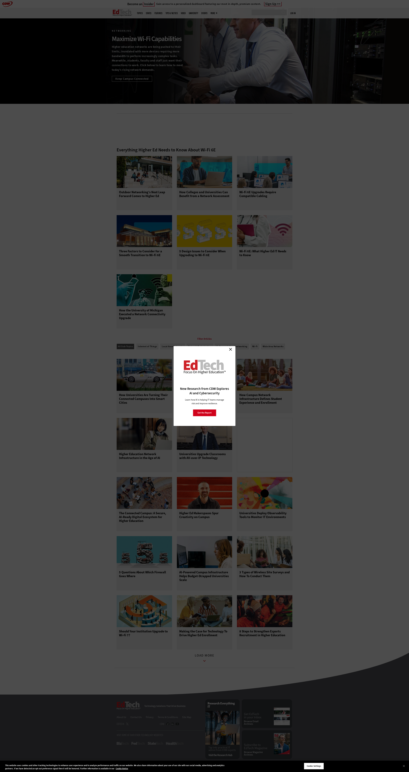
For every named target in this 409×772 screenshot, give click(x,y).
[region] (204, 766)
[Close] (403, 765)
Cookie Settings (314, 766)
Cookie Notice (122, 768)
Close (230, 349)
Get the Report (204, 412)
